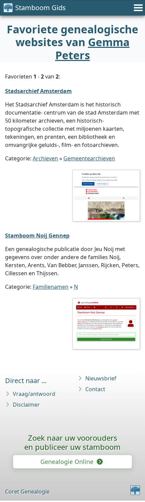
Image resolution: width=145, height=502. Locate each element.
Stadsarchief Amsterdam (38, 91)
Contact (95, 389)
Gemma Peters (92, 48)
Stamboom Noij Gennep (37, 235)
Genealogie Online (67, 462)
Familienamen (50, 286)
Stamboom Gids (40, 7)
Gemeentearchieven (89, 158)
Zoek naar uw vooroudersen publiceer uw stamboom (72, 442)
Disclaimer (26, 404)
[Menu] (137, 7)
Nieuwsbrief (100, 378)
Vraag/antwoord (34, 394)
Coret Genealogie (27, 491)
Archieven (45, 158)
